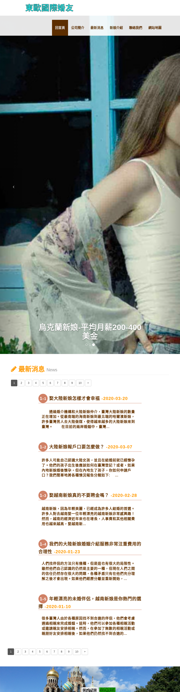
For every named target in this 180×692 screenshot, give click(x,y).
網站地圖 (155, 28)
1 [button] (14, 383)
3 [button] (28, 383)
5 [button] (43, 383)
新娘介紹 (116, 28)
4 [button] (36, 383)
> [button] (88, 383)
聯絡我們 (135, 28)
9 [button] (72, 383)
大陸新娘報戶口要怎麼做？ (86, 446)
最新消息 (97, 28)
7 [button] (57, 383)
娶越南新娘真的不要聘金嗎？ (88, 495)
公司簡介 (77, 28)
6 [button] (50, 383)
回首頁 (60, 28)
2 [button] (21, 383)
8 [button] (65, 383)
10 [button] (80, 383)
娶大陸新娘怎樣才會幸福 (84, 398)
